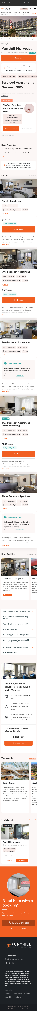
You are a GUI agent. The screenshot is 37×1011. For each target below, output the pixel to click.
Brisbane (27, 993)
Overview (4, 38)
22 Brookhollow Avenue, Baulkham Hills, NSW (17, 52)
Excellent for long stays (13, 579)
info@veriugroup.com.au (14, 959)
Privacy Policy (11, 1006)
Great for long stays (9, 76)
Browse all (32, 758)
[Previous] (2, 26)
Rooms (11, 38)
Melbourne (18, 993)
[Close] (28, 3)
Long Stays (33, 38)
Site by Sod (25, 1009)
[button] (34, 9)
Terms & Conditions (24, 1006)
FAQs (26, 38)
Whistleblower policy (14, 1009)
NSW (3, 44)
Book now (18, 58)
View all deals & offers (7, 135)
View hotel (9, 860)
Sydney (7, 44)
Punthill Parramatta (11, 842)
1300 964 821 (20, 376)
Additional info (19, 38)
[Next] (34, 26)
